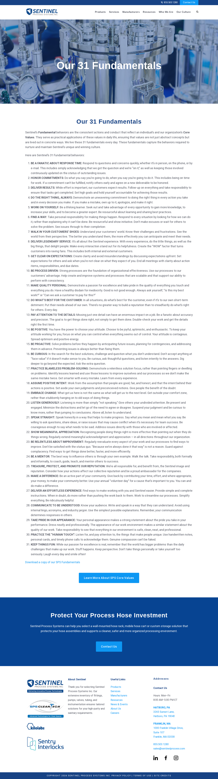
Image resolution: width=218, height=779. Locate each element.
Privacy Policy (121, 775)
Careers (115, 712)
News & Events (119, 704)
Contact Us (189, 2)
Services (114, 12)
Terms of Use (142, 775)
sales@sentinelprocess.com (169, 748)
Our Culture (184, 12)
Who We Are (166, 12)
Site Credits (162, 775)
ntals (77, 562)
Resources (149, 12)
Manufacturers (131, 12)
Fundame (67, 562)
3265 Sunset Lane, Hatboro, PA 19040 (164, 712)
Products (100, 12)
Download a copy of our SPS (43, 562)
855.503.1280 (171, 2)
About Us (116, 708)
